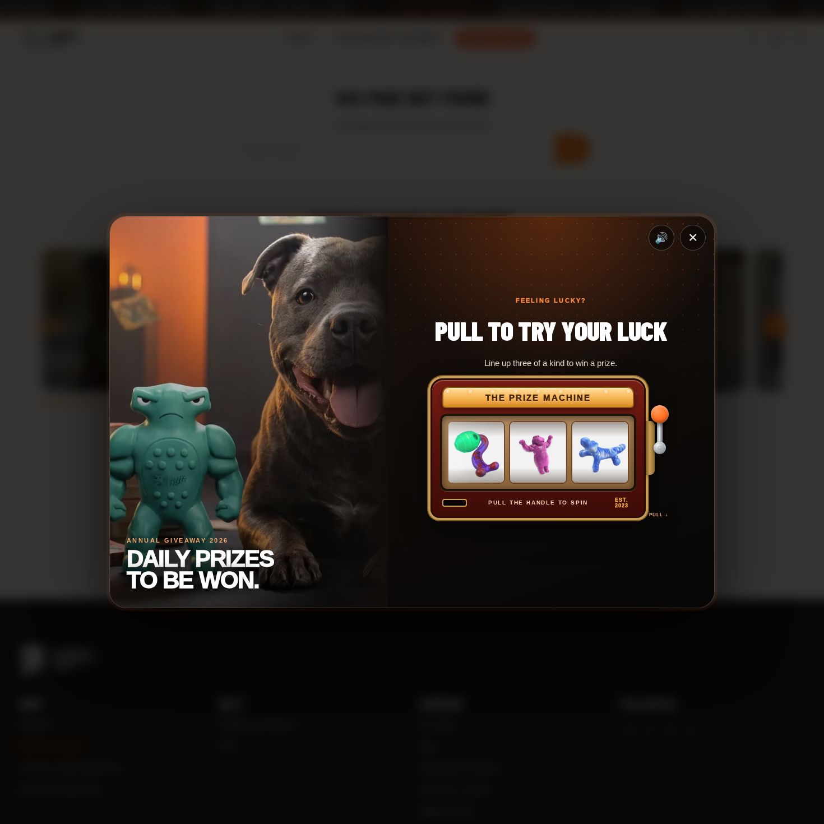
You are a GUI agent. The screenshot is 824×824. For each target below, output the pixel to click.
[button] (659, 448)
